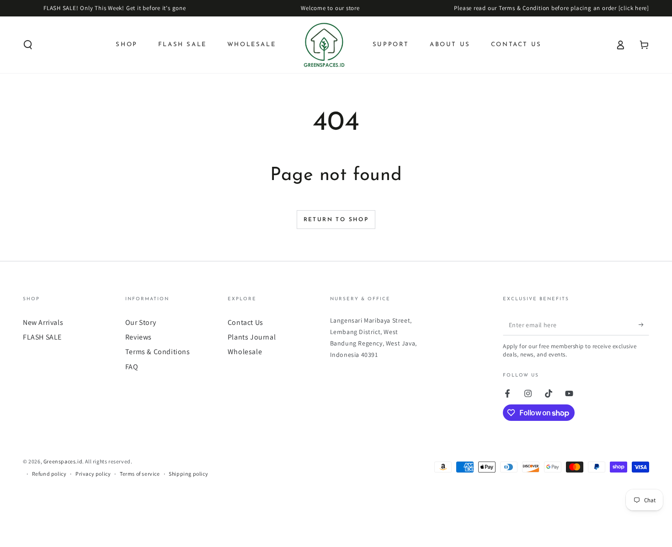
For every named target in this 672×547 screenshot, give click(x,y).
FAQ (132, 367)
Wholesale (245, 351)
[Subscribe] (644, 325)
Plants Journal (252, 337)
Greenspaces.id (62, 461)
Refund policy (49, 473)
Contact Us (245, 322)
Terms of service (140, 473)
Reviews (138, 337)
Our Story (140, 322)
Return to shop (336, 220)
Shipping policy (188, 473)
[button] (28, 45)
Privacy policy (93, 473)
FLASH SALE (42, 337)
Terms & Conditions (157, 351)
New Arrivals (43, 322)
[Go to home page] (324, 45)
